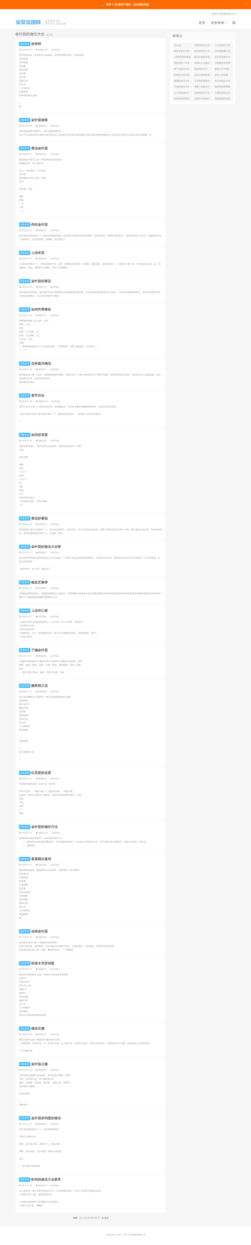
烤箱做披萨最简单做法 (222, 99)
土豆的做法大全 (222, 45)
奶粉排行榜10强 (181, 75)
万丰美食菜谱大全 (28, 22)
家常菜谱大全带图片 (181, 52)
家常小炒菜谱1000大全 (221, 76)
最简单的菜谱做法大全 (222, 87)
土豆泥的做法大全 (181, 93)
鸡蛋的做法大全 (202, 92)
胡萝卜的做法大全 (202, 87)
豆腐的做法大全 (222, 92)
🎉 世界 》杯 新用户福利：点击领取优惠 (125, 4)
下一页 (100, 1218)
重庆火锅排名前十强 (202, 58)
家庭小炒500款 (222, 69)
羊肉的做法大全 (181, 86)
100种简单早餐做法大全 (182, 58)
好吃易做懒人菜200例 (222, 52)
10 (95, 1218)
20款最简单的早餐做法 (222, 64)
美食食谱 (218, 23)
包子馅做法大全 (222, 81)
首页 (202, 23)
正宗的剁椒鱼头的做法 (202, 82)
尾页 (106, 1218)
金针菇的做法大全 (222, 58)
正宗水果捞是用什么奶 (202, 76)
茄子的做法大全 (202, 51)
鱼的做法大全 (201, 69)
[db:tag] (177, 45)
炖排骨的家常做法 (181, 99)
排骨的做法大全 (202, 45)
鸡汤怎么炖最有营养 (202, 64)
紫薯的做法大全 (181, 81)
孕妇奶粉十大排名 (181, 64)
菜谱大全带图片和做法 (202, 99)
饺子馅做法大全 (181, 69)
